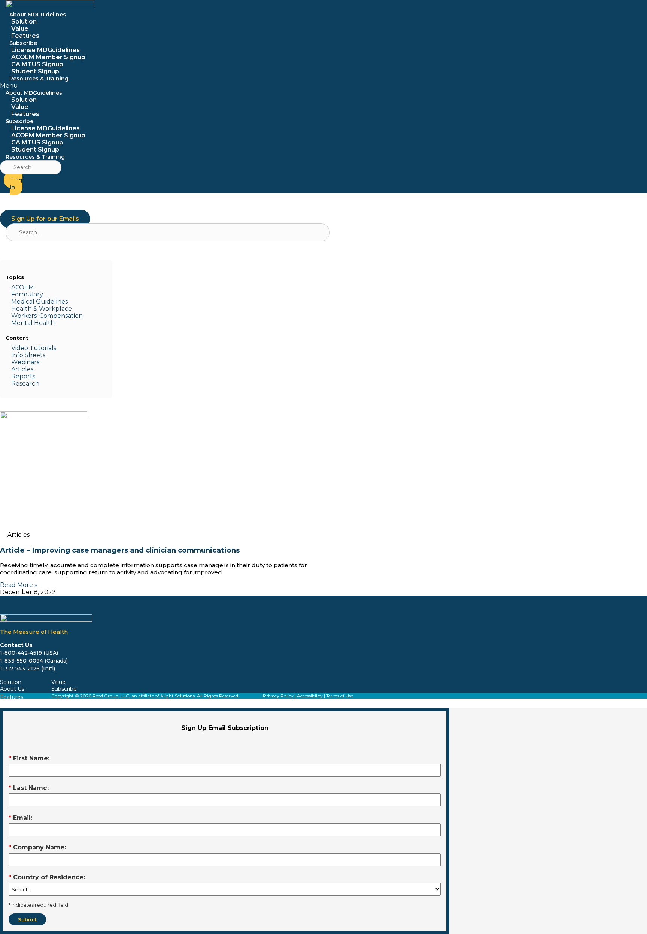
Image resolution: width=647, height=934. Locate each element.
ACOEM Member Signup (48, 57)
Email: (20, 817)
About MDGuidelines (37, 14)
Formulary (27, 294)
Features (25, 114)
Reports (23, 376)
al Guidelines (48, 301)
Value (19, 28)
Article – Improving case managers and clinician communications (120, 550)
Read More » (18, 584)
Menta (21, 322)
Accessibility (310, 696)
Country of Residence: (47, 877)
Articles (22, 369)
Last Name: (29, 787)
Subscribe (23, 43)
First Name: (29, 758)
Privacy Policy (278, 696)
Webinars (25, 362)
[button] (120, 85)
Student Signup (35, 149)
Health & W (28, 308)
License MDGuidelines (45, 50)
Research (25, 383)
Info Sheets (28, 355)
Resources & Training (39, 78)
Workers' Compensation (47, 315)
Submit (27, 919)
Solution (24, 21)
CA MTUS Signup (37, 64)
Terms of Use (339, 696)
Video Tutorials (33, 348)
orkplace (58, 308)
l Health (43, 322)
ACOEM (22, 287)
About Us (12, 688)
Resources (14, 703)
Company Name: (37, 847)
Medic (20, 301)
